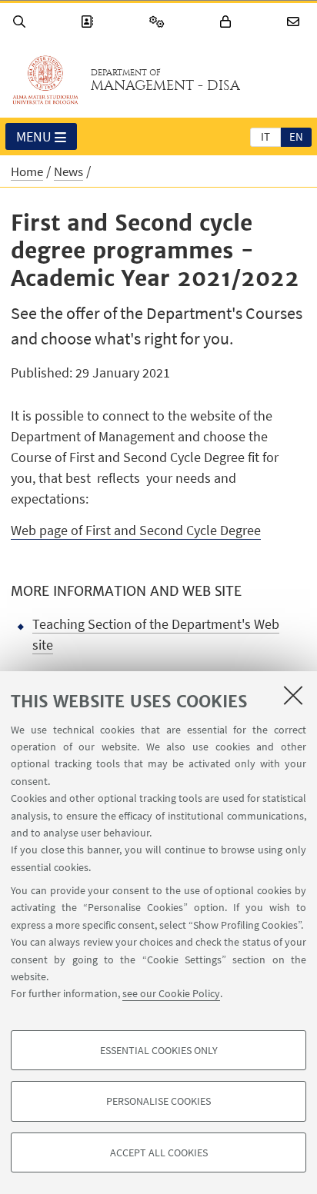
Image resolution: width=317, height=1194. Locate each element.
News (68, 171)
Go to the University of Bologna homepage (45, 80)
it (265, 136)
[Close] (293, 695)
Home (27, 171)
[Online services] (159, 22)
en (296, 136)
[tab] (265, 136)
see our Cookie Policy (171, 993)
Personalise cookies (158, 1101)
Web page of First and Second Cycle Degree (136, 530)
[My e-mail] (295, 22)
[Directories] (89, 22)
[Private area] (228, 22)
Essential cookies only (159, 1050)
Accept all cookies (159, 1152)
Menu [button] (34, 136)
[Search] (21, 22)
